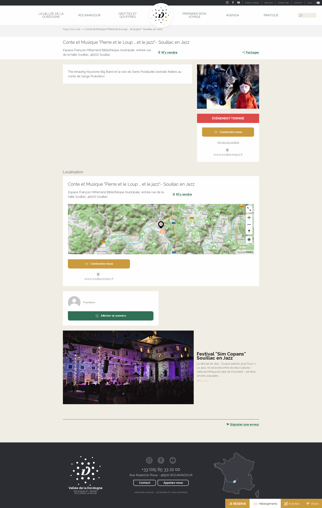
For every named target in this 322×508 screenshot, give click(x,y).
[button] (318, 3)
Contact (144, 482)
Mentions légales (144, 492)
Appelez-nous (173, 482)
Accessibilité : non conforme (171, 492)
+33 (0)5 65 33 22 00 (161, 469)
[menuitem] (51, 15)
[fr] (318, 3)
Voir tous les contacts (228, 142)
